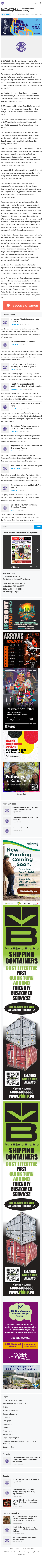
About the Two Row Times (12, 1400)
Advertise (17, 1549)
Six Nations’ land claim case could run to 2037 (25, 819)
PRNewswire (8, 1434)
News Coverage (9, 804)
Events (13, 369)
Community (14, 490)
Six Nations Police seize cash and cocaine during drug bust (25, 808)
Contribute (6, 1417)
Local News (6, 14)
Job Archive (7, 1424)
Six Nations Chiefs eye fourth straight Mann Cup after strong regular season (24, 1492)
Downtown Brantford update (23, 342)
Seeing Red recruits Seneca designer (26, 465)
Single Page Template (11, 1438)
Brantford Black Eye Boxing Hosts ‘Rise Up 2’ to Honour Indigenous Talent (25, 1502)
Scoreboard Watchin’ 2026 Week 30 (26, 1479)
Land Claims (15, 324)
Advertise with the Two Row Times (15, 1404)
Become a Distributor (10, 1411)
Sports (6, 1476)
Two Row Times (13, 1552)
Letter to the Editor (11, 1513)
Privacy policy (8, 1431)
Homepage (7, 1421)
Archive (5, 1407)
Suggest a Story (9, 1447)
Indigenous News (16, 389)
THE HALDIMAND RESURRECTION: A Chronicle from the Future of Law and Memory (26, 1460)
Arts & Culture (15, 468)
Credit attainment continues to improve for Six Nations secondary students (25, 1529)
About (11, 1549)
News (12, 451)
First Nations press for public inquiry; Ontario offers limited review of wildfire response (26, 386)
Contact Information (10, 1414)
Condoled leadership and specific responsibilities (25, 1538)
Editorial (6, 1454)
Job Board (6, 1428)
